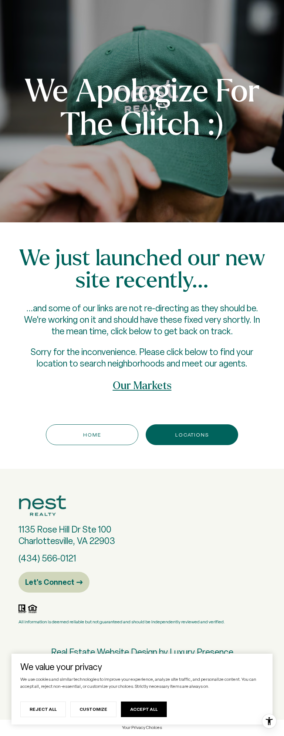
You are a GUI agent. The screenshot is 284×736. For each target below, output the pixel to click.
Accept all (144, 709)
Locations (192, 434)
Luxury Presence (201, 652)
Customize (93, 709)
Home (92, 434)
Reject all (43, 709)
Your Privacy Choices (142, 727)
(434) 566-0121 (47, 558)
